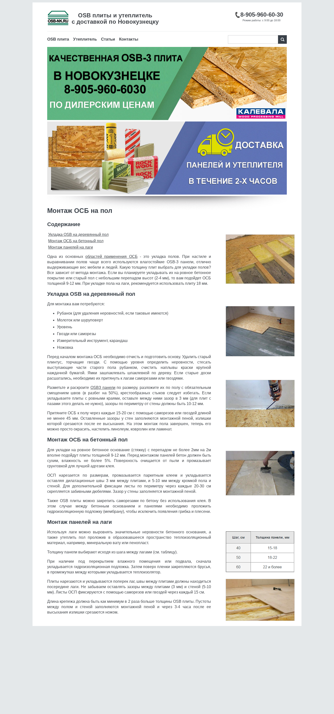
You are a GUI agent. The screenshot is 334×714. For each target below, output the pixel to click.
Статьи (108, 39)
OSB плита (58, 39)
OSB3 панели (102, 387)
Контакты (128, 39)
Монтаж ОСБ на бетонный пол (75, 241)
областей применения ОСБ (111, 256)
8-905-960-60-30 (261, 14)
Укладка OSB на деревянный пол (78, 234)
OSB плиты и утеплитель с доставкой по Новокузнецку (115, 18)
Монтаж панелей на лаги (70, 247)
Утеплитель (85, 39)
